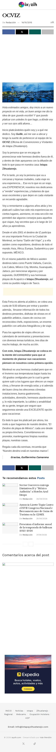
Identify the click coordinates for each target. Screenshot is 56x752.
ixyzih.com (16, 737)
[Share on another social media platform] (48, 31)
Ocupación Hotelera (39, 714)
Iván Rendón (45, 737)
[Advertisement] (28, 59)
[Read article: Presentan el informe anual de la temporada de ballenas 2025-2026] (10, 528)
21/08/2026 (41, 535)
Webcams (21, 714)
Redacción (11, 22)
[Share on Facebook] (8, 31)
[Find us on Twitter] (23, 744)
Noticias (19, 711)
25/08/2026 (41, 518)
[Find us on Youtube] (31, 744)
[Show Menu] (3, 4)
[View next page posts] (31, 544)
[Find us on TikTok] (35, 744)
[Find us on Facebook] (20, 744)
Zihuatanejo (42, 711)
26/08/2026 (41, 499)
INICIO (8, 711)
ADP (27, 718)
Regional (8, 714)
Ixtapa (30, 711)
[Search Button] (52, 4)
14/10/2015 (27, 22)
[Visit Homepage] (28, 5)
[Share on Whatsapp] (35, 31)
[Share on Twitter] (22, 31)
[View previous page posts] (25, 544)
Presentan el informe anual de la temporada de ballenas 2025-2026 (35, 527)
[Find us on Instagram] (27, 744)
